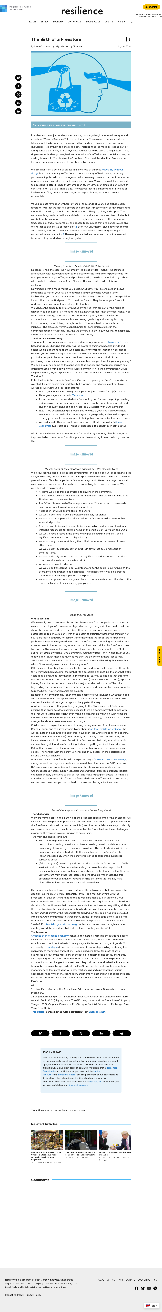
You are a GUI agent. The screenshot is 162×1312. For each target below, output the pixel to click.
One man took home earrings (110, 759)
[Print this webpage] (122, 1033)
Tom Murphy (73, 1157)
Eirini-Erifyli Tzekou (41, 1162)
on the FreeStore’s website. (105, 728)
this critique (51, 947)
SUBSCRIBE (151, 7)
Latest (32, 22)
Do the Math (84, 1157)
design (74, 924)
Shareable (78, 46)
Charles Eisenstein (78, 1085)
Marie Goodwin (42, 46)
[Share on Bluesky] (40, 1033)
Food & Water (93, 22)
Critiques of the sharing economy (50, 935)
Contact (117, 1279)
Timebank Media (66, 1074)
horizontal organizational (56, 924)
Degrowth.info (55, 1162)
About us (103, 1279)
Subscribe (144, 1279)
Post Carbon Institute (155, 16)
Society (109, 22)
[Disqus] (81, 1217)
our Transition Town (115, 342)
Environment (74, 22)
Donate (130, 1279)
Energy (44, 22)
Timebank (77, 395)
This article (37, 1011)
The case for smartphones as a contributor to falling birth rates (80, 1153)
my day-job (95, 1081)
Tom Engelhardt (108, 1157)
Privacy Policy (33, 1294)
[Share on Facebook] (61, 1033)
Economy (58, 22)
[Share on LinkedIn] (101, 1033)
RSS (155, 1279)
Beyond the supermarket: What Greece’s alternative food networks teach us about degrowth (46, 1156)
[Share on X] (81, 1033)
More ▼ (121, 22)
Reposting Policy (14, 1294)
